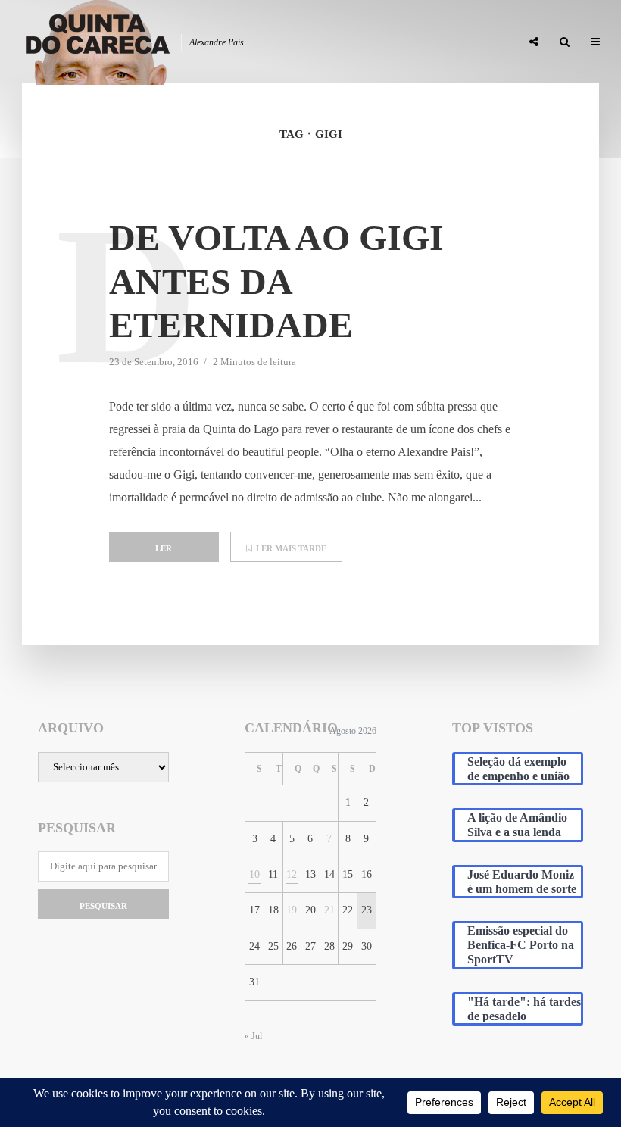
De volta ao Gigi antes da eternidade (276, 281)
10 (254, 874)
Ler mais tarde (291, 548)
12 (291, 874)
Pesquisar (103, 905)
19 (291, 910)
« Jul (253, 1036)
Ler (163, 548)
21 (329, 910)
